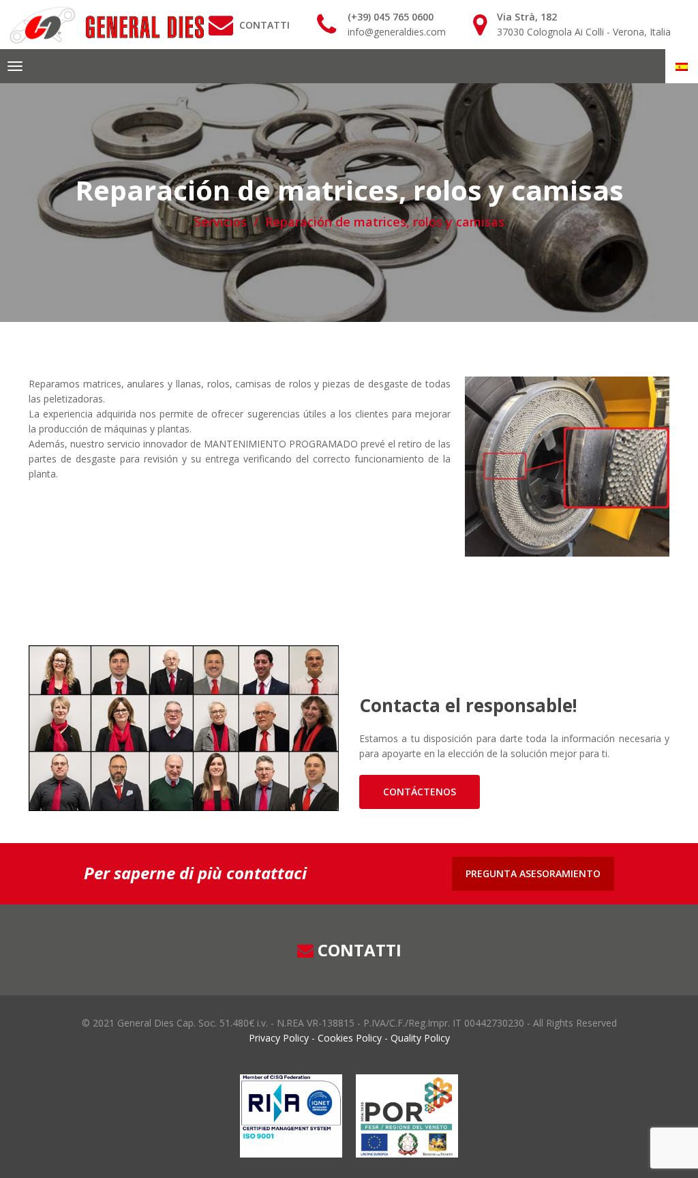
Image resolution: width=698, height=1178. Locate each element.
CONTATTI (264, 24)
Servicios (220, 221)
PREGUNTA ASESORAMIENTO (533, 873)
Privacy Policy (280, 1037)
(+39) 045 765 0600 (391, 16)
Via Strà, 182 (527, 16)
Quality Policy (419, 1037)
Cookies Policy (349, 1037)
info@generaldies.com (397, 31)
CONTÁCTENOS (419, 791)
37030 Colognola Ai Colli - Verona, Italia (584, 31)
